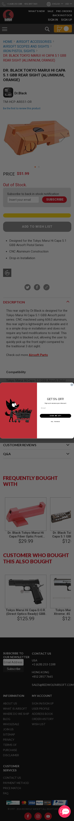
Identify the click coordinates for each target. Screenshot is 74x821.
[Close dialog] (72, 384)
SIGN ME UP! (55, 416)
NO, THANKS (55, 421)
